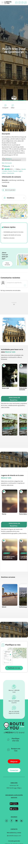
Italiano (4, 173)
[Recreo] (9, 501)
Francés (15, 171)
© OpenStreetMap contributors (21, 218)
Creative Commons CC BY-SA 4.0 (15, 466)
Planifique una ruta (15, 739)
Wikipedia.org (9, 158)
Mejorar (14, 761)
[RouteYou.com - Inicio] (7, 2)
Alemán (23, 169)
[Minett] (9, 595)
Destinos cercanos (8, 238)
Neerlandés (10, 173)
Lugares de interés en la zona (12, 235)
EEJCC (5, 98)
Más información (7, 163)
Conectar (14, 770)
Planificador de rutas (14, 668)
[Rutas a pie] (9, 375)
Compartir (5, 108)
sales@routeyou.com (14, 835)
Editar (12, 108)
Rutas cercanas (7, 264)
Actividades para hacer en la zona (13, 232)
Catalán (5, 171)
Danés (10, 171)
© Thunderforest (12, 218)
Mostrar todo (10, 352)
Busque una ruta (15, 749)
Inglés (20, 171)
